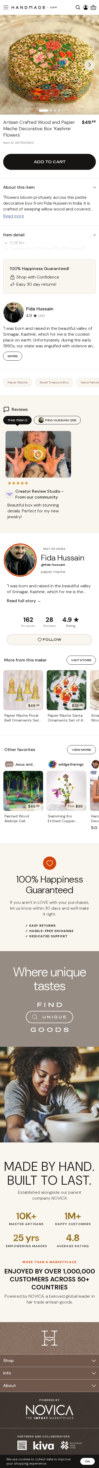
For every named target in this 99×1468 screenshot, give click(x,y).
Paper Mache (17, 382)
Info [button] (7, 1373)
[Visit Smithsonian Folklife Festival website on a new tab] (22, 1445)
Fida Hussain (60, 420)
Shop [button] (8, 1360)
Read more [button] (13, 216)
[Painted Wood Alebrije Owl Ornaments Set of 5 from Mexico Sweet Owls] (23, 791)
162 (28, 619)
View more (81, 749)
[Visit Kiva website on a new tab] (43, 1445)
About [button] (9, 1385)
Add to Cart (49, 161)
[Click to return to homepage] (34, 7)
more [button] (13, 356)
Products (28, 626)
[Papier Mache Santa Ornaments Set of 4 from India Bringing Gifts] (66, 690)
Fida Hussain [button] (39, 309)
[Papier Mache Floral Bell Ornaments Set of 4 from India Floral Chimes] (23, 690)
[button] (5, 7)
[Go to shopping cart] (93, 7)
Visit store (81, 660)
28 (49, 619)
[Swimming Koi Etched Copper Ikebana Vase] (66, 791)
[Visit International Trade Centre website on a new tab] (71, 1445)
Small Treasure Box (54, 382)
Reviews (49, 626)
